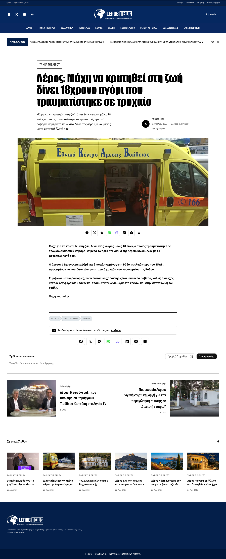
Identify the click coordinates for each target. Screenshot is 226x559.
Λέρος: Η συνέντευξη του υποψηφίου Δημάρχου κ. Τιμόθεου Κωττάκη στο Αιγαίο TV (83, 398)
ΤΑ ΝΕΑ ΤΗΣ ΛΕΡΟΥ (49, 65)
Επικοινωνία (190, 3)
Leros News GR (100, 554)
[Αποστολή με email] (139, 233)
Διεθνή (111, 28)
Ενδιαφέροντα (127, 28)
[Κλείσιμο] (218, 42)
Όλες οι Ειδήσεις (170, 28)
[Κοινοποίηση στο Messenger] (102, 233)
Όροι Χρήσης (200, 3)
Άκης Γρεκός (158, 119)
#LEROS (55, 318)
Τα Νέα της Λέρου (47, 28)
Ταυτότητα (179, 3)
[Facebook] (9, 14)
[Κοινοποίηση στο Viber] (117, 233)
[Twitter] (16, 14)
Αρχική (29, 28)
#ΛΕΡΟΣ (86, 318)
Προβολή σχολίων (180, 356)
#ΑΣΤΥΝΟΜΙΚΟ (71, 318)
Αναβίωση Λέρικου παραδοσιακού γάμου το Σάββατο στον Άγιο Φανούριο (55, 42)
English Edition (192, 28)
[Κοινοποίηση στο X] (94, 233)
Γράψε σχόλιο (206, 356)
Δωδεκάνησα (67, 28)
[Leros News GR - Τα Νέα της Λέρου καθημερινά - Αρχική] (113, 14)
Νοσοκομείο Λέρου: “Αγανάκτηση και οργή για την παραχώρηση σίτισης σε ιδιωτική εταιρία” (145, 398)
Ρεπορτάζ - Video (148, 28)
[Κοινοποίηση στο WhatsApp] (109, 233)
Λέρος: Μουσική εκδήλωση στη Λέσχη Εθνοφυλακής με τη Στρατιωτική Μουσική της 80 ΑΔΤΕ (144, 42)
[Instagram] (24, 14)
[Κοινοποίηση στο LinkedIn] (124, 233)
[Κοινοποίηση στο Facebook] (87, 233)
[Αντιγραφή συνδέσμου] (131, 233)
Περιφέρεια (84, 28)
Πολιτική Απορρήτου (213, 3)
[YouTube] (32, 14)
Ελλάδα (99, 28)
